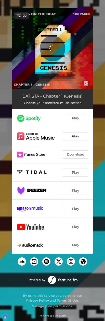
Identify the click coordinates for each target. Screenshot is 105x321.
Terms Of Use (67, 300)
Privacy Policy (37, 300)
